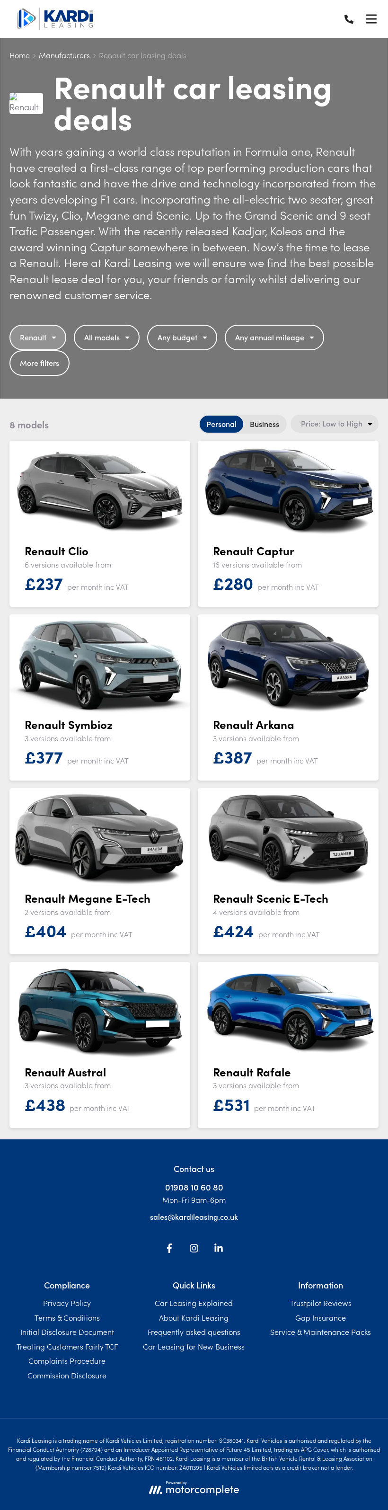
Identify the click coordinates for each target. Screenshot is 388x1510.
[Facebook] (169, 1249)
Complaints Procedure (67, 1360)
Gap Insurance (320, 1317)
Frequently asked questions (194, 1331)
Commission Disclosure (66, 1375)
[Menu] (371, 18)
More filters (39, 362)
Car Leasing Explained (194, 1302)
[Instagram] (194, 1249)
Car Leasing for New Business (194, 1346)
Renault (33, 337)
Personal (221, 423)
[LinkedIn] (218, 1249)
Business (264, 423)
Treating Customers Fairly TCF (67, 1346)
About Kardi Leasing (194, 1317)
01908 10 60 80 (194, 1187)
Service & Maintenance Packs (320, 1331)
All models (102, 337)
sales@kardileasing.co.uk (194, 1216)
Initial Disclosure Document (67, 1331)
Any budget (177, 337)
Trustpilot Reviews (321, 1302)
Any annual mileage (269, 337)
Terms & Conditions (67, 1317)
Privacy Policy (67, 1302)
